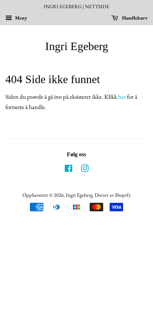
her (122, 97)
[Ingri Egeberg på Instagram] (85, 169)
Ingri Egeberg (76, 46)
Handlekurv (134, 18)
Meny (20, 18)
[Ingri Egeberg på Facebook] (68, 169)
